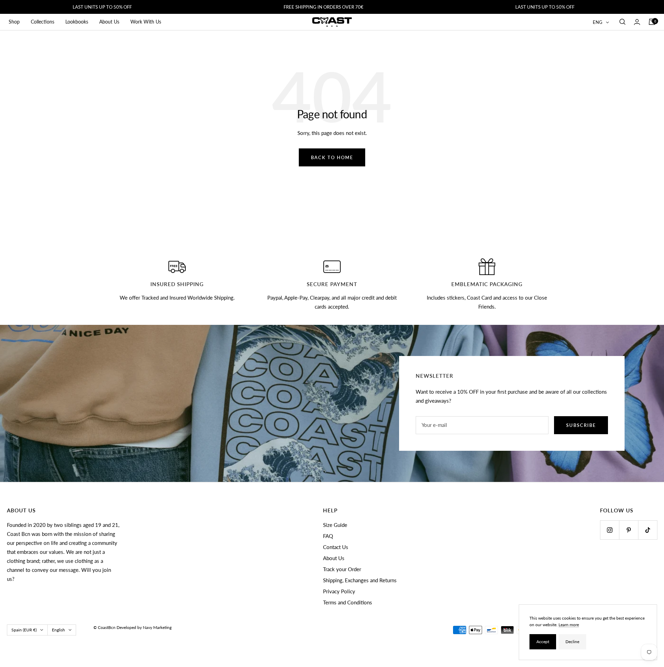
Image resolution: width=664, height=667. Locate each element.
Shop (14, 22)
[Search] (622, 22)
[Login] (637, 22)
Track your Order (342, 569)
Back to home (332, 157)
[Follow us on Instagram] (609, 529)
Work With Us (145, 22)
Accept (542, 641)
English (58, 629)
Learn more (569, 624)
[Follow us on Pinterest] (628, 529)
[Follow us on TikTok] (647, 529)
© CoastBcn (104, 627)
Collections (42, 22)
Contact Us (335, 547)
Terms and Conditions (347, 602)
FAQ (328, 536)
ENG (597, 22)
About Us (109, 22)
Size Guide (335, 525)
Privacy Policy (339, 591)
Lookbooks (76, 22)
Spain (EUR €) (24, 629)
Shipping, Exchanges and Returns (360, 580)
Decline (572, 641)
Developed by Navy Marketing (144, 627)
